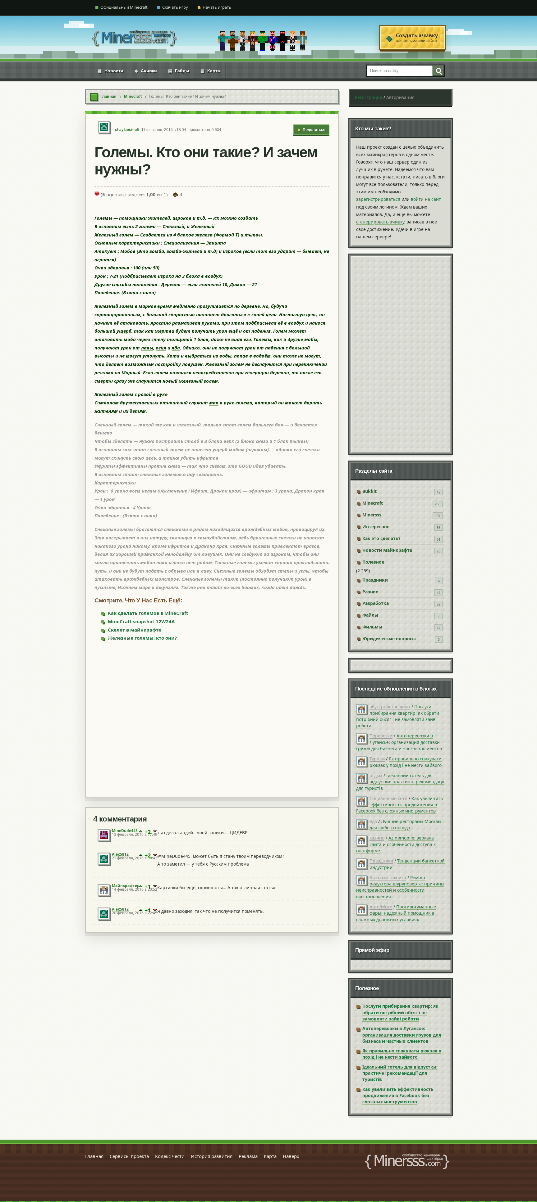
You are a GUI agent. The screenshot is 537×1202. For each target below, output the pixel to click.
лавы (147, 347)
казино (376, 838)
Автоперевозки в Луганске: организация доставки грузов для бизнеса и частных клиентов (399, 742)
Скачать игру (175, 7)
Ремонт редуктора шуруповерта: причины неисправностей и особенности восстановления (400, 887)
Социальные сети (388, 798)
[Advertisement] (211, 718)
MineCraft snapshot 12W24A (141, 621)
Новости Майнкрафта (387, 550)
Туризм (377, 759)
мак (213, 402)
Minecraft (372, 503)
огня (161, 347)
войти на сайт (426, 199)
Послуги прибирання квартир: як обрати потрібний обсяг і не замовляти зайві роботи (397, 716)
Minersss (371, 515)
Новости (110, 70)
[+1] (140, 831)
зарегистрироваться (378, 199)
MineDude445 (125, 830)
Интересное (375, 526)
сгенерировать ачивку (380, 222)
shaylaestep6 (127, 130)
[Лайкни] (96, 193)
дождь (297, 587)
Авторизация (400, 97)
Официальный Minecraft (124, 7)
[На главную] (134, 38)
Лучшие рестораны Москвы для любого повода (405, 824)
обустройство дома (389, 706)
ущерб (124, 331)
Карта (210, 70)
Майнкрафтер (126, 885)
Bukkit (369, 491)
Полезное (373, 562)
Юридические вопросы (389, 639)
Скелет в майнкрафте (134, 630)
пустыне (104, 587)
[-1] (154, 831)
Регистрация (368, 97)
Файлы (370, 615)
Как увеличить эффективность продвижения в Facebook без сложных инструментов (399, 804)
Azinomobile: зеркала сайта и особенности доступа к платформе (396, 844)
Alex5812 (120, 854)
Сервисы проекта (129, 1156)
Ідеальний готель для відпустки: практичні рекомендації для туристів (400, 781)
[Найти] (438, 70)
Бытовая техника (387, 877)
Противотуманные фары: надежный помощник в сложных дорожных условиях (396, 913)
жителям (106, 411)
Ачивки (146, 70)
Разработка (375, 603)
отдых (375, 775)
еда (373, 821)
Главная (94, 1156)
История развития (211, 1156)
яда (176, 347)
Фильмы (372, 627)
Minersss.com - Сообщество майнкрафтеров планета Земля (407, 1161)
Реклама (248, 1156)
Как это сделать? (381, 538)
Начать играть (217, 7)
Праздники (375, 580)
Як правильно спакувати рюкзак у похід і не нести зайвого (405, 762)
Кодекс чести (170, 1156)
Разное (370, 592)
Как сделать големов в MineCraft (148, 613)
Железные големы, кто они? (142, 638)
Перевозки (380, 736)
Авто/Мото (380, 907)
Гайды (178, 70)
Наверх (291, 1156)
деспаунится (267, 364)
